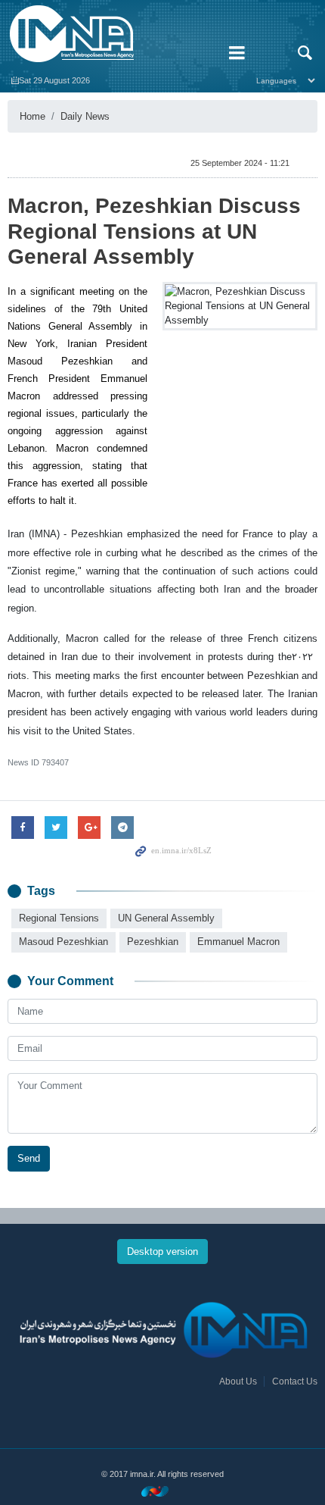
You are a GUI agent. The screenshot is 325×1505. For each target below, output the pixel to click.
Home (32, 116)
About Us (238, 1381)
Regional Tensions (59, 918)
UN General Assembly (166, 918)
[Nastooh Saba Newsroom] (162, 1491)
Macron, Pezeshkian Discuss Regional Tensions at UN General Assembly (154, 231)
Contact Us (294, 1381)
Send (28, 1158)
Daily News (85, 116)
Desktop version (162, 1251)
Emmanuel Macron (238, 941)
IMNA (108, 34)
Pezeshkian (152, 941)
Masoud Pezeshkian (63, 941)
